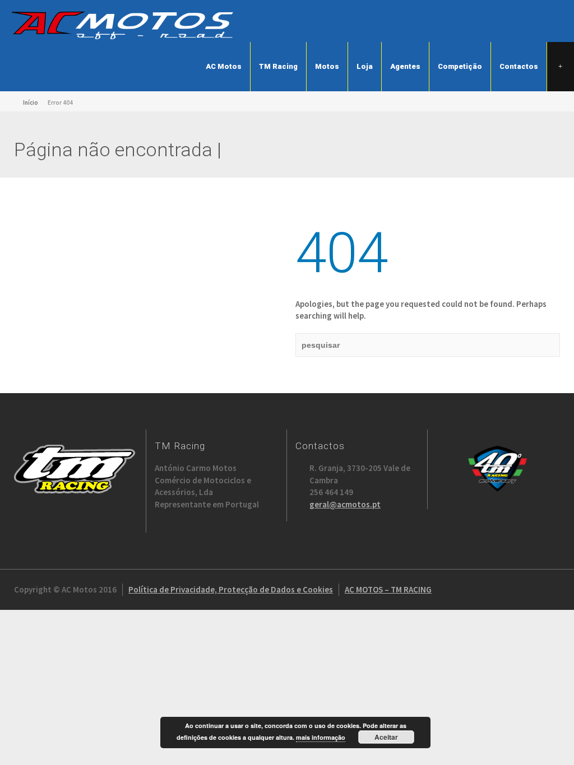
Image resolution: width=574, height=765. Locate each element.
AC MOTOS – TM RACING (388, 589)
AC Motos (224, 66)
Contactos (518, 66)
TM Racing (278, 66)
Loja (365, 66)
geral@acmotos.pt (345, 504)
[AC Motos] (123, 24)
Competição (460, 66)
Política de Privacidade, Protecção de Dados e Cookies (230, 589)
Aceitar (386, 737)
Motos (327, 66)
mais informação (320, 737)
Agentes (405, 66)
